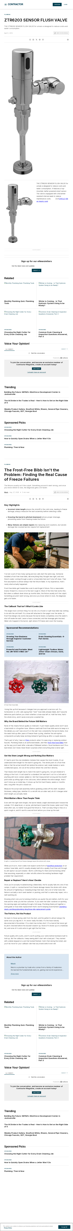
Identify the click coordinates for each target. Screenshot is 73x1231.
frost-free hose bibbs (55, 740)
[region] (36, 351)
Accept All (64, 1227)
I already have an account (36, 369)
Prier (27, 737)
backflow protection (54, 863)
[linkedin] (33, 40)
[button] (5, 4)
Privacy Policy (8, 1228)
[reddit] (40, 40)
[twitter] (36, 40)
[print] (68, 40)
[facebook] (30, 40)
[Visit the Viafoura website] (64, 355)
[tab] (9, 346)
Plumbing (7, 14)
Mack (6, 489)
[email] (43, 40)
